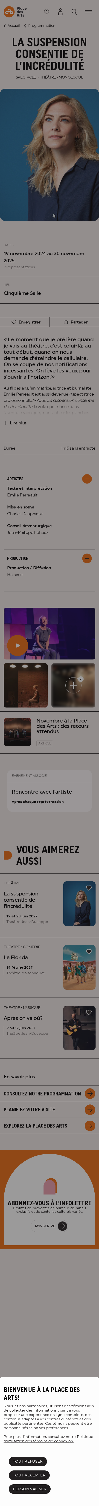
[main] (49, 1441)
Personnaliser (29, 1489)
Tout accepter (29, 1475)
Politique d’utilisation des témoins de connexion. (48, 1438)
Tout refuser (28, 1461)
